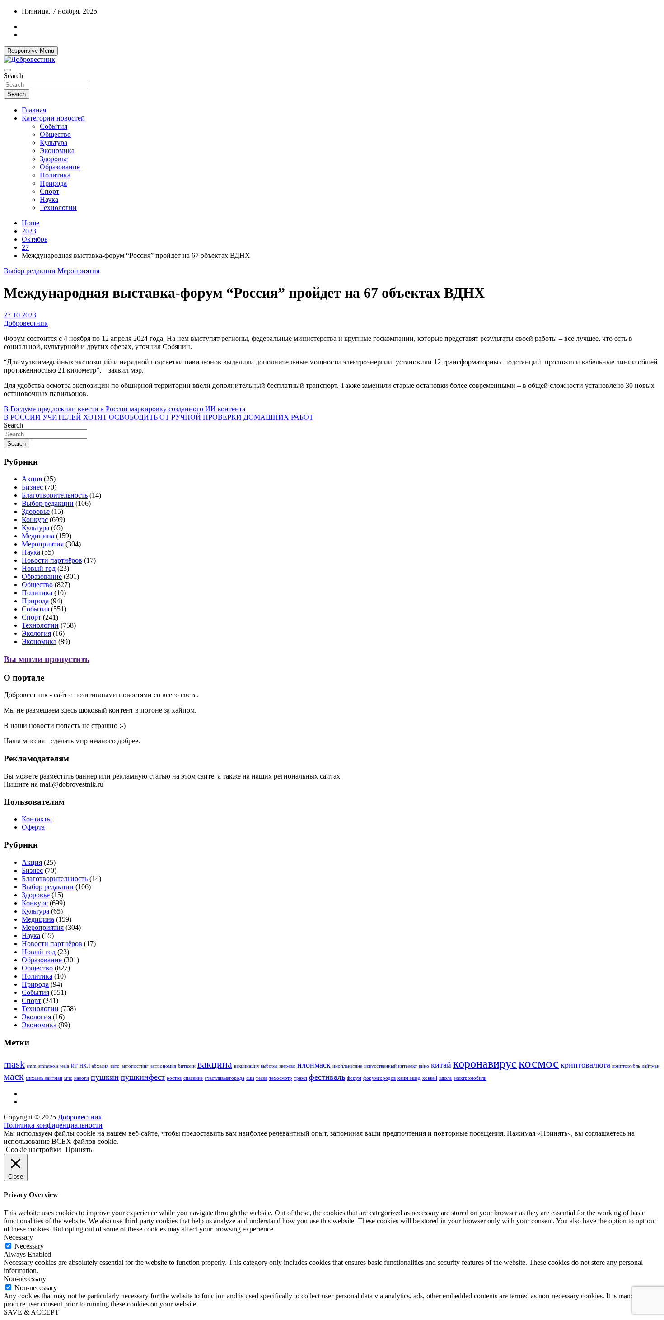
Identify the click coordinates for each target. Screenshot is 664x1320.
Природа (53, 183)
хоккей (429, 1078)
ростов (174, 1078)
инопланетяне (347, 1065)
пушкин (105, 1077)
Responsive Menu (30, 50)
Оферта (33, 827)
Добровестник (26, 323)
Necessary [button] (18, 1237)
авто (115, 1065)
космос (539, 1063)
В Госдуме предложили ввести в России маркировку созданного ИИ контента (124, 409)
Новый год (39, 568)
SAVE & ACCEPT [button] (31, 1312)
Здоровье (54, 159)
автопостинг (135, 1065)
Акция (32, 479)
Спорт (49, 191)
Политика (55, 175)
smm (32, 1065)
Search (13, 75)
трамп (300, 1078)
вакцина (214, 1064)
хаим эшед (409, 1078)
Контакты (37, 819)
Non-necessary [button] (25, 1279)
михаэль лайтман (44, 1078)
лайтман (650, 1065)
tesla (64, 1065)
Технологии (58, 207)
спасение (193, 1078)
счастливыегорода (224, 1078)
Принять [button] (78, 1149)
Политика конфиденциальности (53, 1125)
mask (14, 1064)
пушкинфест (143, 1077)
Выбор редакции (30, 271)
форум (354, 1078)
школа (445, 1078)
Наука (49, 199)
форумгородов (379, 1078)
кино (424, 1065)
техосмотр (280, 1078)
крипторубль (626, 1065)
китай (441, 1064)
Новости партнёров (52, 560)
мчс (68, 1078)
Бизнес (32, 487)
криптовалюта (585, 1064)
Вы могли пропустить (46, 659)
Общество (55, 134)
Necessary (29, 1246)
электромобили (470, 1078)
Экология (36, 633)
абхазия (100, 1065)
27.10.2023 (20, 315)
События (53, 126)
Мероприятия (78, 271)
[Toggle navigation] (7, 70)
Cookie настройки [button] (33, 1149)
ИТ (74, 1065)
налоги (81, 1078)
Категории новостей (53, 118)
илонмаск (314, 1064)
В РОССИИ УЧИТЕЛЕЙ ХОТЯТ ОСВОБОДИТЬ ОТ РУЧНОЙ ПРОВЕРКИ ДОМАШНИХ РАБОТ (158, 417)
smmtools (48, 1065)
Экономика (57, 150)
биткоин (187, 1065)
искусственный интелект (390, 1065)
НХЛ (84, 1065)
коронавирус (485, 1063)
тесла (261, 1078)
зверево (287, 1065)
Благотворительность (55, 495)
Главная (34, 110)
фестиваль (327, 1077)
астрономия (163, 1065)
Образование (60, 167)
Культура (53, 142)
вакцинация (246, 1065)
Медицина (38, 536)
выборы (269, 1065)
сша (250, 1078)
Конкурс (35, 519)
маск (14, 1076)
